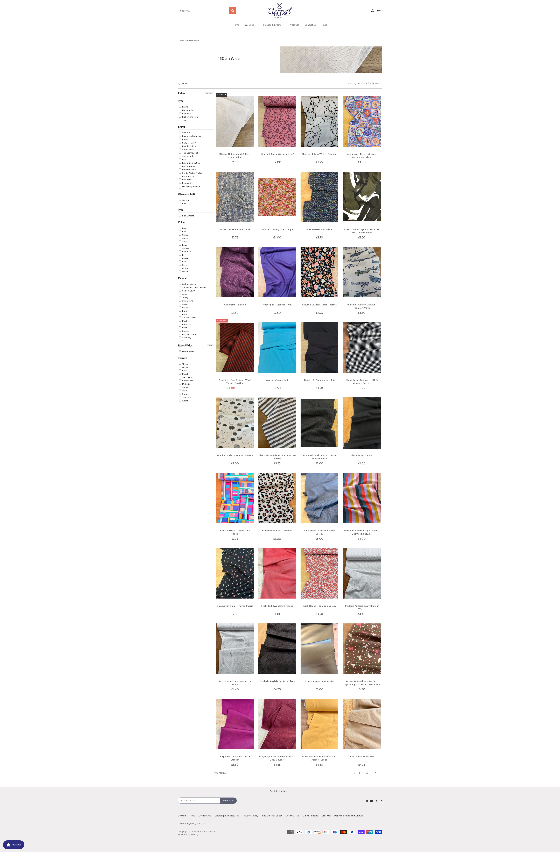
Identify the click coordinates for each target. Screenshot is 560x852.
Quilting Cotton (189, 284)
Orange (185, 248)
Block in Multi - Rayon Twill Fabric (235, 532)
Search (182, 815)
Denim (184, 314)
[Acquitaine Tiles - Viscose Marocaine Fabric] (362, 121)
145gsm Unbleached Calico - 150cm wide (235, 156)
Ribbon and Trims (190, 117)
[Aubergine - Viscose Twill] (277, 272)
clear (210, 345)
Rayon (184, 311)
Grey (184, 241)
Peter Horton (188, 176)
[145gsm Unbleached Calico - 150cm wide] (235, 121)
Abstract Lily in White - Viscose (319, 154)
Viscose (185, 307)
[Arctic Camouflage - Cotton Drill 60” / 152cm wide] (362, 196)
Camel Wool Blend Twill (361, 756)
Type (180, 101)
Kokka (184, 139)
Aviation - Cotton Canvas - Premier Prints (362, 306)
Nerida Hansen (188, 166)
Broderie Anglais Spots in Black (277, 681)
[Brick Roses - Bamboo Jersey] (319, 573)
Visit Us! (326, 815)
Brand (181, 126)
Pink (183, 255)
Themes (182, 358)
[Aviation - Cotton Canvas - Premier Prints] (362, 272)
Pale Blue (186, 252)
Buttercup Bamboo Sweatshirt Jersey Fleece (319, 758)
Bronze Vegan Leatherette (319, 681)
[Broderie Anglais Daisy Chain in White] (362, 573)
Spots (184, 387)
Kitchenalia (187, 380)
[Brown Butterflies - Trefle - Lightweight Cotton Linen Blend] (362, 648)
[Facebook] (371, 800)
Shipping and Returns (227, 815)
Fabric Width (185, 345)
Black (184, 228)
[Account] (372, 11)
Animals (185, 367)
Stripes (185, 394)
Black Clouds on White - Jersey (235, 455)
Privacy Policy (250, 815)
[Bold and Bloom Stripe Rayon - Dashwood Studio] (362, 498)
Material (182, 278)
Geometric (186, 377)
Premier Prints (188, 146)
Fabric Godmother (190, 163)
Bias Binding (187, 216)
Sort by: (352, 83)
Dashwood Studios (191, 136)
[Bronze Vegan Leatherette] (319, 648)
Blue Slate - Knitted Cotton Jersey (319, 532)
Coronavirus (292, 815)
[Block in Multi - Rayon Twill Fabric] (235, 498)
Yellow (184, 272)
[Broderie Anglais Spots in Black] (277, 648)
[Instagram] (376, 800)
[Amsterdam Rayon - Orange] (277, 196)
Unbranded (187, 156)
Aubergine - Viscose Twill (277, 304)
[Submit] (232, 10)
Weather (185, 401)
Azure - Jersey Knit (277, 380)
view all (208, 93)
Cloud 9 (185, 133)
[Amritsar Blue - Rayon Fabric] (235, 196)
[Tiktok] (381, 800)
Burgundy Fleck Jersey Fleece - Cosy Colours (277, 758)
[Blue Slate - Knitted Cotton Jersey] (319, 498)
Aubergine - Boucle (235, 304)
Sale (183, 120)
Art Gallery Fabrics (190, 186)
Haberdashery (188, 110)
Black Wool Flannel (362, 455)
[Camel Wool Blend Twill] (362, 724)
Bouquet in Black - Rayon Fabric (235, 606)
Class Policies (310, 815)
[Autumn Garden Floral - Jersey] (319, 272)
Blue (184, 231)
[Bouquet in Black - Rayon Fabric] (235, 573)
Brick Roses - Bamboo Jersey (319, 606)
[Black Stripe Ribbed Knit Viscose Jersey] (277, 422)
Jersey (184, 297)
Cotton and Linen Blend (193, 287)
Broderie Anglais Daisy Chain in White (361, 607)
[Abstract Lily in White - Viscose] (319, 121)
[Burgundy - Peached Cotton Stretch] (235, 724)
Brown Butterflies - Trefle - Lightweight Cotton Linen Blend (362, 683)
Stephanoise (187, 149)
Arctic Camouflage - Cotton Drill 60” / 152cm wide (361, 231)
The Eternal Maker (190, 153)
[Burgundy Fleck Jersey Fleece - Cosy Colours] (277, 724)
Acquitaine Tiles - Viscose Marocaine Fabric (361, 156)
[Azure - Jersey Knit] (277, 347)
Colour (182, 222)
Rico (183, 159)
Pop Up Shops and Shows (348, 815)
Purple (184, 258)
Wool (184, 294)
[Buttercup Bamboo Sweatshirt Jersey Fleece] (319, 724)
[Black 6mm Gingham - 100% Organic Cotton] (362, 347)
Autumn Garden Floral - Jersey (319, 304)
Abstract (185, 364)
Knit (183, 203)
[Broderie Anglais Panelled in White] (235, 648)
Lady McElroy (188, 143)
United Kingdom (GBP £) (190, 823)
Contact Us (205, 815)
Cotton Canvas (188, 318)
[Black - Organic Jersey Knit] (319, 347)
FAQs (192, 815)
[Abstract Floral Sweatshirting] (277, 121)
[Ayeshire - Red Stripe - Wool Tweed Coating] (235, 347)
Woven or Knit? (186, 194)
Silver (184, 265)
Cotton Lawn (188, 291)
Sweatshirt (187, 301)
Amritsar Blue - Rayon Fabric (235, 229)
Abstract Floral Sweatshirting (277, 154)
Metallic (185, 384)
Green (184, 238)
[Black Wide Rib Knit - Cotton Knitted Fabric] (319, 422)
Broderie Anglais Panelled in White (235, 683)
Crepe (184, 304)
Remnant (186, 113)
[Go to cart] (379, 11)
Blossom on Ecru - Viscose (277, 530)
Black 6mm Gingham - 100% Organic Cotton (362, 382)
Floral (184, 374)
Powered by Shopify (188, 834)
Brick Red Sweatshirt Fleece (277, 606)
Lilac (184, 245)
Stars (184, 391)
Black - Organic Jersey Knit (319, 380)
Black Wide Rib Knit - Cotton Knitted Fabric (319, 457)
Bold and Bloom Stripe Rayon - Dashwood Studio (361, 532)
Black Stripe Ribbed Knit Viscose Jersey (277, 457)
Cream (184, 235)
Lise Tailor (186, 179)
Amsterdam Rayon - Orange (277, 229)
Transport (186, 397)
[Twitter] (367, 800)
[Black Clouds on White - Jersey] (235, 422)
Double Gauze (188, 334)
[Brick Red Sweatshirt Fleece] (277, 573)
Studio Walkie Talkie (191, 173)
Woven (185, 200)
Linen (184, 328)
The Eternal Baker (272, 815)
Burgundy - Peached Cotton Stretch (235, 758)
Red (183, 262)
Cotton (185, 331)
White (184, 268)
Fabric (184, 107)
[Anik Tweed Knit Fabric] (319, 196)
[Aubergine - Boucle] (235, 272)
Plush (184, 321)
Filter (184, 83)
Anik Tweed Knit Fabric (319, 229)
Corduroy (186, 338)
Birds (184, 370)
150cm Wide (187, 351)
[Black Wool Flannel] (362, 422)
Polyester (186, 324)
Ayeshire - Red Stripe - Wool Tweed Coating (235, 382)
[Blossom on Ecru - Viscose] (277, 498)
